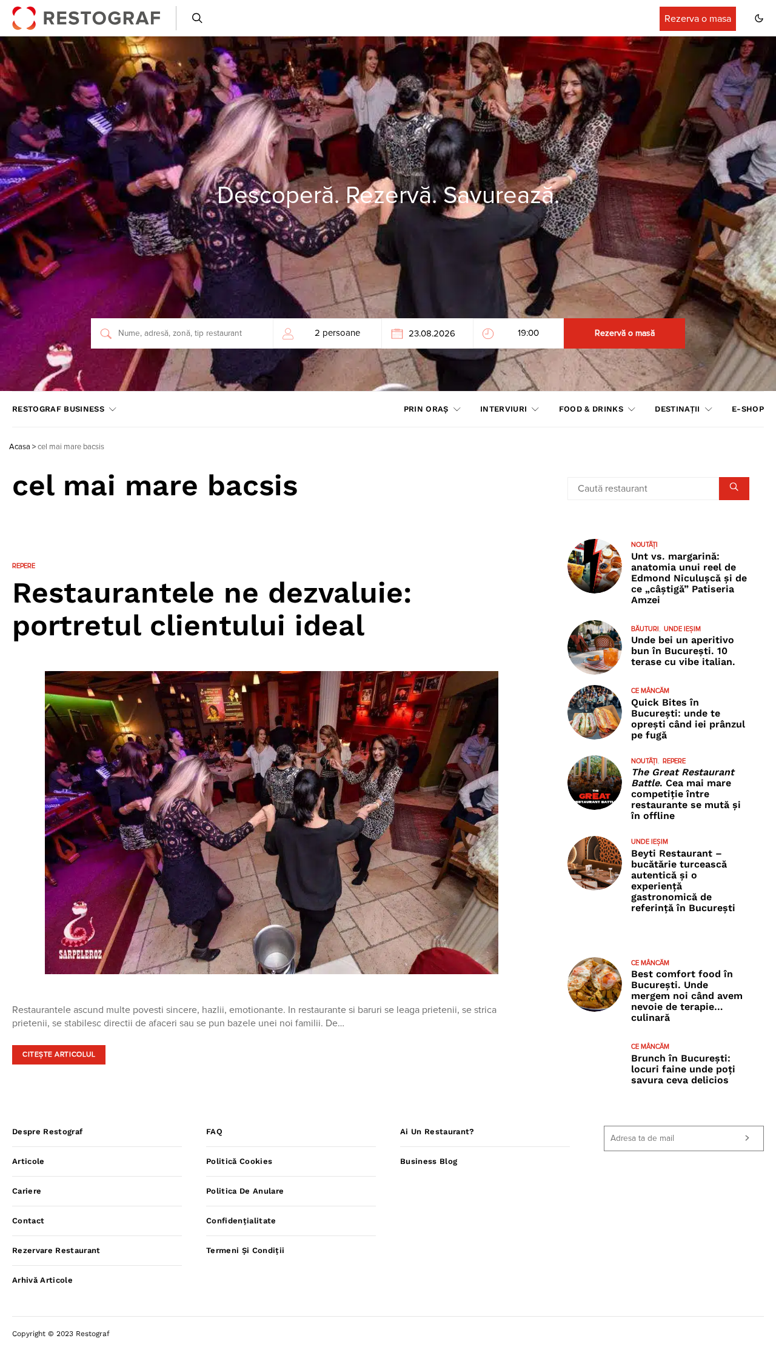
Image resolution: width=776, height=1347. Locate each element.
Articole (28, 1161)
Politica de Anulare (245, 1190)
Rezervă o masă (625, 333)
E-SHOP (748, 408)
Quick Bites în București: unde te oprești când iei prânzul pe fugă (688, 719)
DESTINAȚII (677, 408)
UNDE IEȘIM (682, 629)
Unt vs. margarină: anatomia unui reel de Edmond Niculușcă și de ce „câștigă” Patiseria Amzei (689, 578)
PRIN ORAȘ (426, 408)
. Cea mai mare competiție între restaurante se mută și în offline (686, 793)
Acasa (19, 447)
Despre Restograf (47, 1131)
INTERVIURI (503, 408)
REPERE (23, 566)
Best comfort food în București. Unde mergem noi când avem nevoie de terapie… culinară (687, 995)
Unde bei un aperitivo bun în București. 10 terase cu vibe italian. (683, 650)
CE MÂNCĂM (650, 690)
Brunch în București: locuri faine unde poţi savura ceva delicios (683, 1069)
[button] (759, 18)
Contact (28, 1220)
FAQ (214, 1131)
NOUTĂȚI (644, 544)
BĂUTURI (645, 629)
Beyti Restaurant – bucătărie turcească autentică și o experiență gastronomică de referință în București (683, 880)
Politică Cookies (239, 1161)
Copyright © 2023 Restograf (61, 1333)
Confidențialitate (241, 1220)
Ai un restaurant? (437, 1131)
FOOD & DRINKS (591, 408)
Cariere (26, 1190)
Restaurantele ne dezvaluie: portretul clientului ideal (212, 609)
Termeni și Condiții (245, 1250)
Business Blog (428, 1161)
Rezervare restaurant (56, 1250)
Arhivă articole (42, 1280)
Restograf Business (58, 408)
